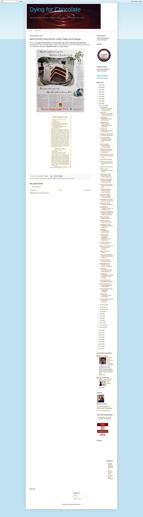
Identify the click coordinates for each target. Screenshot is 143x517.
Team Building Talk (104, 377)
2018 (100, 103)
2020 (100, 99)
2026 (100, 85)
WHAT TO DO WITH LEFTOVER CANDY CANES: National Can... (106, 140)
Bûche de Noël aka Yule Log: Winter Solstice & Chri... (106, 163)
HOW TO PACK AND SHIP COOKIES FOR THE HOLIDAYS (106, 285)
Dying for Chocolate (55, 9)
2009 (100, 348)
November (103, 304)
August (102, 311)
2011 (100, 344)
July (101, 314)
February (102, 325)
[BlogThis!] (56, 176)
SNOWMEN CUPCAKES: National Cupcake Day (106, 200)
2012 (100, 341)
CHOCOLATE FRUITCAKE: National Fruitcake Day (106, 130)
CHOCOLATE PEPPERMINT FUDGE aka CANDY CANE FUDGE (106, 276)
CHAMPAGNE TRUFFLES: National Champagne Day (106, 109)
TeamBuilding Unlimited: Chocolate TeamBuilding (104, 418)
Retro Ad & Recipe (69, 178)
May (101, 318)
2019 (100, 101)
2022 (100, 94)
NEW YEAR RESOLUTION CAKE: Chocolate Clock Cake (106, 114)
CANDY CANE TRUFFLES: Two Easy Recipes (106, 170)
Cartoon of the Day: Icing (106, 167)
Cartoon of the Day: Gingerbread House (106, 221)
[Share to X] (58, 176)
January (102, 327)
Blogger (79, 504)
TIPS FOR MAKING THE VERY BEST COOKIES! (106, 290)
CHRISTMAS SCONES (106, 159)
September (103, 309)
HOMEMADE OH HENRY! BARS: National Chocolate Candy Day (105, 124)
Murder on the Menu (110, 472)
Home (30, 30)
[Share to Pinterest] (62, 176)
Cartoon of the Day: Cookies (105, 251)
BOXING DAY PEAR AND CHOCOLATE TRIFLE (106, 134)
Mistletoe (50, 178)
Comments (78, 499)
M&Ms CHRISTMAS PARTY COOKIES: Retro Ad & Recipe (105, 196)
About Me (38, 30)
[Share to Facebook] (60, 176)
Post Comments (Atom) (43, 193)
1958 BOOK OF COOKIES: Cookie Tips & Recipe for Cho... (106, 208)
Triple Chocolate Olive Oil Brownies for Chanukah (106, 300)
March (102, 323)
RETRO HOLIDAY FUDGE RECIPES (105, 217)
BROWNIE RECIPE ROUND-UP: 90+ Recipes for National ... (106, 265)
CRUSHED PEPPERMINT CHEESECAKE (104, 231)
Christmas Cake (43, 178)
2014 (100, 337)
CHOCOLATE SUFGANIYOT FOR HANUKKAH (105, 295)
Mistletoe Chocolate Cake (59, 178)
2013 (100, 339)
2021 (100, 96)
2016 (100, 332)
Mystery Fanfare (103, 356)
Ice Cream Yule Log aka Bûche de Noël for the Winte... (106, 186)
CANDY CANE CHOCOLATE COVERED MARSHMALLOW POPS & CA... (105, 237)
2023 (100, 92)
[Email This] (54, 176)
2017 (100, 330)
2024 (100, 89)
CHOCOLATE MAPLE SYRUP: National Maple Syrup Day (105, 191)
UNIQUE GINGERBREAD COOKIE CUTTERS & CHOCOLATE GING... (106, 213)
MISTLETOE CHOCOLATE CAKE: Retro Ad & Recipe (106, 270)
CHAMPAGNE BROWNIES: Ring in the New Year (106, 119)
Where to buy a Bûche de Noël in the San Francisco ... (106, 247)
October (102, 307)
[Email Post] (51, 176)
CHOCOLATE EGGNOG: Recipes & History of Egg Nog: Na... (106, 151)
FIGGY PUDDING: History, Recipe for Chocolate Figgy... (105, 146)
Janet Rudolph (103, 404)
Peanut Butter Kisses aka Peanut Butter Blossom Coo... (106, 156)
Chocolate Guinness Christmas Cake (105, 243)
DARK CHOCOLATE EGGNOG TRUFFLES (106, 204)
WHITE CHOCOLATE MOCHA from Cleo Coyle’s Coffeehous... (106, 176)
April (101, 320)
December (103, 105)
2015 (100, 335)
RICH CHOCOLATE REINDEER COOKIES (106, 281)
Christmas (36, 178)
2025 (100, 87)
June (101, 316)
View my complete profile (103, 410)
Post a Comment (36, 187)
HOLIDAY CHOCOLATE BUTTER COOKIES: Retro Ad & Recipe (106, 181)
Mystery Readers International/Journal (110, 466)
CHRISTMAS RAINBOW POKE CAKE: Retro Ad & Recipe (106, 256)
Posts (77, 496)
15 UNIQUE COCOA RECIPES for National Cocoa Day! (106, 226)
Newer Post (33, 190)
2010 (100, 346)
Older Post (87, 190)
